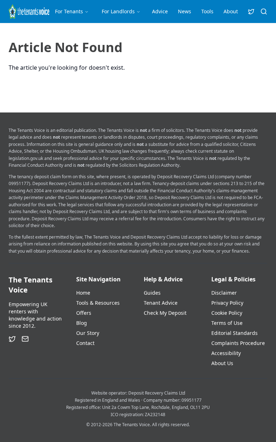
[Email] (25, 338)
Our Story (87, 333)
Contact (85, 343)
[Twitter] (12, 338)
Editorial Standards (234, 333)
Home (83, 292)
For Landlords (118, 11)
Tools (207, 11)
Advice (160, 11)
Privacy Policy (227, 302)
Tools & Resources (98, 302)
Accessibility (226, 353)
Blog (81, 322)
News (184, 11)
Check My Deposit (165, 312)
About (231, 11)
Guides (152, 292)
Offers (83, 312)
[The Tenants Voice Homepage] (29, 11)
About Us (222, 363)
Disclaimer (224, 292)
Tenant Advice (161, 302)
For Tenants (69, 11)
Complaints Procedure (238, 343)
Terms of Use (227, 322)
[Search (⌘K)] (263, 11)
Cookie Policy (226, 312)
